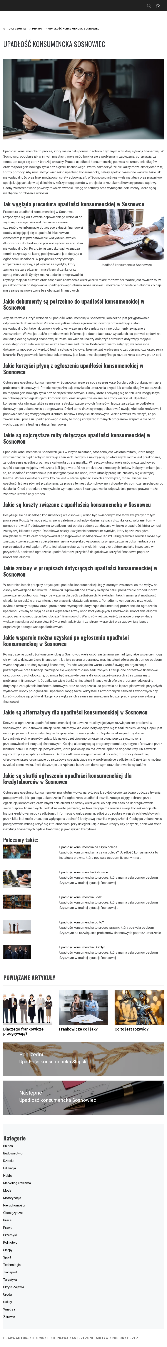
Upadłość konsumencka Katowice (83, 872)
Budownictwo (13, 1153)
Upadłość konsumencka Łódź (80, 897)
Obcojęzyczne (13, 1213)
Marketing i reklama (17, 1183)
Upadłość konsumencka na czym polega (88, 847)
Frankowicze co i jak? (78, 1029)
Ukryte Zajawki (13, 1287)
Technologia (12, 1265)
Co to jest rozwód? (132, 1029)
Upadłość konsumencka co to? (81, 922)
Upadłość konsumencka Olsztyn (82, 947)
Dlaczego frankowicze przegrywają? (23, 1031)
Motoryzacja (12, 1198)
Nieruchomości (14, 1205)
